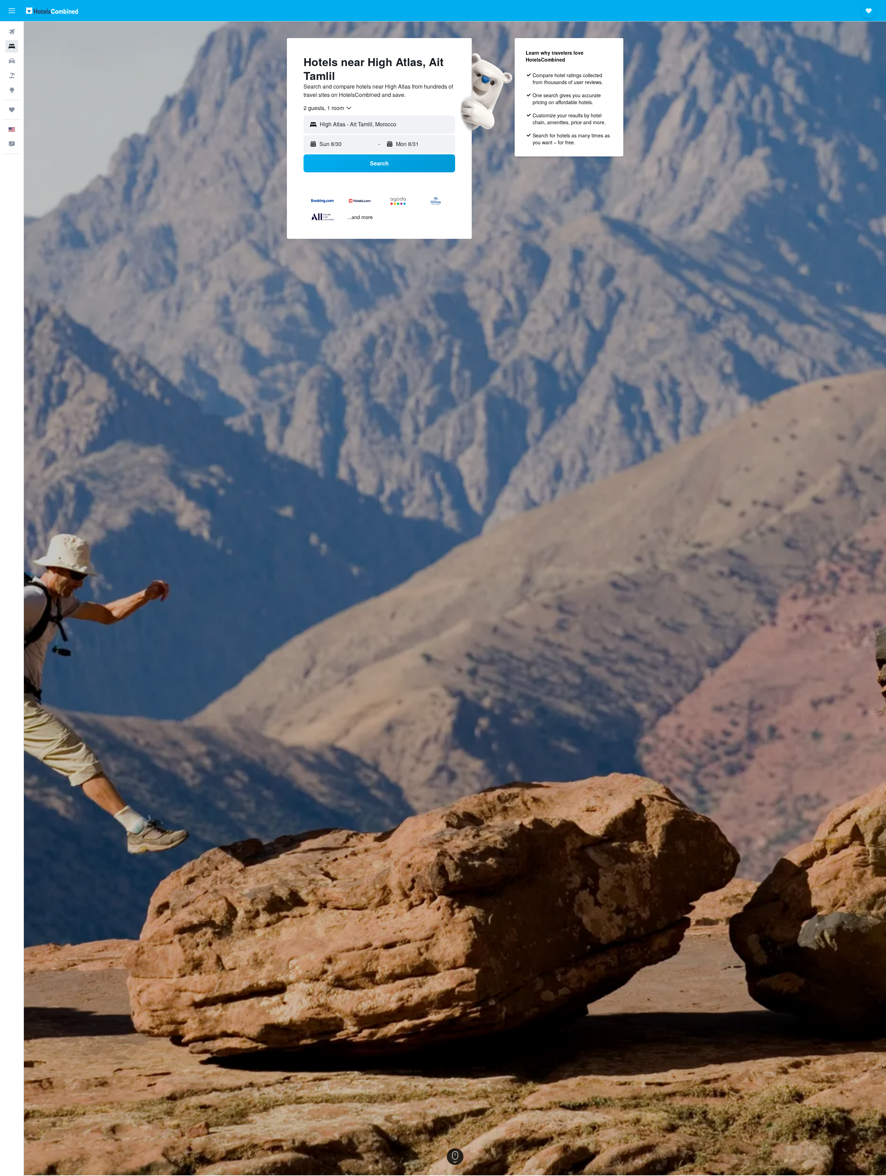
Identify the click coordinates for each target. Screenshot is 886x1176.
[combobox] (328, 108)
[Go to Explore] (12, 90)
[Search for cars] (12, 61)
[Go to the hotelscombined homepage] (52, 10)
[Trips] (12, 110)
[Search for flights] (12, 32)
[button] (11, 10)
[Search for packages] (12, 75)
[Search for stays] (12, 46)
